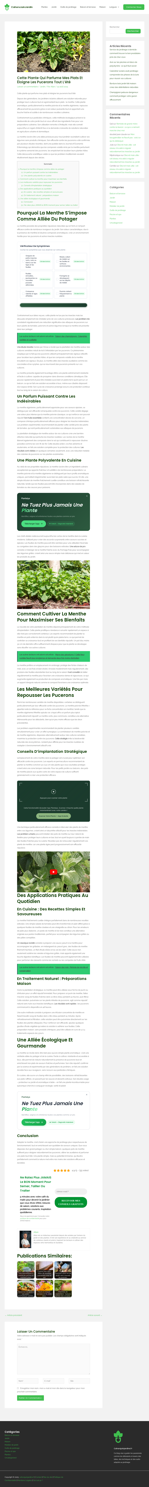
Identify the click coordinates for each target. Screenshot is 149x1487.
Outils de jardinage (68, 7)
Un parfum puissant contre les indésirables (39, 172)
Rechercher (115, 27)
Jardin (54, 7)
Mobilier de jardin (117, 206)
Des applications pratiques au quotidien (35, 189)
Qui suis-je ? (38, 1480)
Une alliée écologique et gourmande (34, 199)
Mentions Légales (25, 1480)
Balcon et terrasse (88, 7)
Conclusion (27, 202)
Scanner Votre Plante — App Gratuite (53, 816)
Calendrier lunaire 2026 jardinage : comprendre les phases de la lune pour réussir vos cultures (124, 75)
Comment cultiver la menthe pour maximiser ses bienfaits (42, 179)
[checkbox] (36, 261)
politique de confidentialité (29, 1218)
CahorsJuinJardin (22, 7)
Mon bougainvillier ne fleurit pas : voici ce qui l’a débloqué (125, 137)
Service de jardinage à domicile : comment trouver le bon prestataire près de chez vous (125, 53)
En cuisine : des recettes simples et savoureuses (42, 192)
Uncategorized (116, 223)
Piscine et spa (115, 214)
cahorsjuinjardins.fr (26, 1477)
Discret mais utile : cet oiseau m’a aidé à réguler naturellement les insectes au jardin (125, 148)
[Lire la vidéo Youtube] (53, 871)
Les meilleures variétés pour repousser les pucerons (40, 182)
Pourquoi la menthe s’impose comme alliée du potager (41, 169)
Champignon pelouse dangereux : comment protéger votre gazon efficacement (124, 96)
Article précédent (13, 1315)
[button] (118, 7)
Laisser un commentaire (27, 87)
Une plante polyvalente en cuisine (36, 176)
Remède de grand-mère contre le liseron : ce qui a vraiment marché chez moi (124, 127)
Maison (102, 7)
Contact (39, 1477)
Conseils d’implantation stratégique (36, 185)
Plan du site (47, 1477)
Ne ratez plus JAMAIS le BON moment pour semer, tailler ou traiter (49, 205)
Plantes (44, 7)
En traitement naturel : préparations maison (40, 195)
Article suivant (95, 1315)
